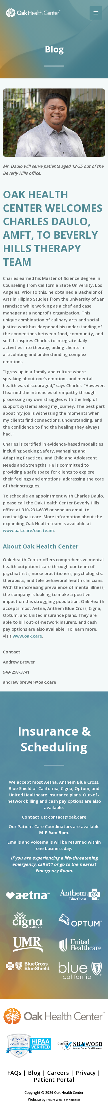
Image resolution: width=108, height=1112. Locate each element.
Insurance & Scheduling (54, 739)
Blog (34, 1073)
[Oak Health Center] (33, 13)
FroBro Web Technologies (63, 1100)
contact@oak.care (67, 817)
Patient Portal (54, 1079)
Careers (58, 1073)
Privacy (85, 1073)
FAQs (14, 1073)
